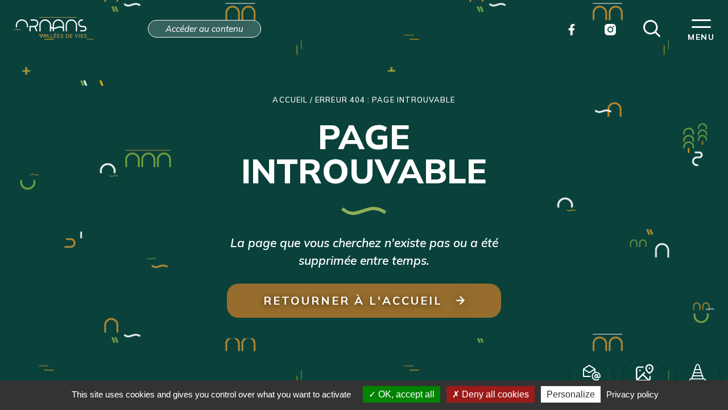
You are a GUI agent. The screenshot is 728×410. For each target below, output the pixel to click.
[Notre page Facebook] (571, 28)
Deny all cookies (494, 394)
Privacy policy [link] (632, 394)
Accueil (290, 99)
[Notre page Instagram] (610, 28)
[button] (651, 27)
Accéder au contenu (204, 28)
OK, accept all (405, 394)
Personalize (571, 394)
